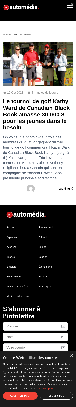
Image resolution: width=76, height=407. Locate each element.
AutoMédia (8, 34)
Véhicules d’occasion (18, 296)
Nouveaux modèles (18, 286)
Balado (42, 247)
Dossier (43, 257)
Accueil (11, 227)
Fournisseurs (14, 276)
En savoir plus (45, 388)
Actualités (44, 237)
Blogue (11, 257)
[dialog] (38, 379)
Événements (45, 266)
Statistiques (45, 286)
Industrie (43, 276)
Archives (11, 247)
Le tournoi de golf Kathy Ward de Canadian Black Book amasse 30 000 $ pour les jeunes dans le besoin (36, 114)
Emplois (11, 266)
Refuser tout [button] (56, 395)
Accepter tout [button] (20, 395)
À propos (12, 237)
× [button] (71, 355)
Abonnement (46, 227)
